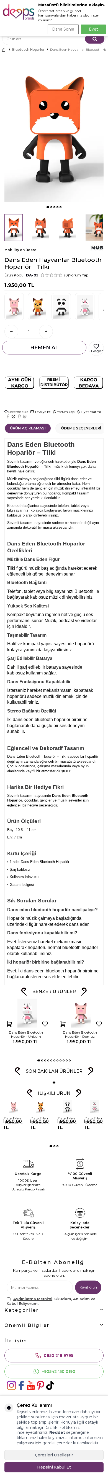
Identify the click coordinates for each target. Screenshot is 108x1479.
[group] (54, 128)
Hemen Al (44, 348)
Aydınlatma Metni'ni (32, 1299)
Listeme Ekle (17, 412)
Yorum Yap (79, 275)
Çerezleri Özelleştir (54, 1455)
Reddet (57, 1432)
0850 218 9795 (58, 1355)
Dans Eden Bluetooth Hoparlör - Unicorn (26, 1034)
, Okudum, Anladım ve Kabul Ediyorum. (51, 1301)
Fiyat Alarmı (90, 412)
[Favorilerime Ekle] (45, 1024)
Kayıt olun (88, 1287)
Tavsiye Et (42, 412)
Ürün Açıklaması (28, 428)
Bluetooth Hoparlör (28, 49)
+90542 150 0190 (58, 1371)
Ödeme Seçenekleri (81, 428)
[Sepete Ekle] (9, 1024)
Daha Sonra (63, 29)
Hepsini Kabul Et (54, 1467)
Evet (93, 29)
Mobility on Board (20, 250)
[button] (48, 207)
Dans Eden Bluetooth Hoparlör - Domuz (80, 1034)
